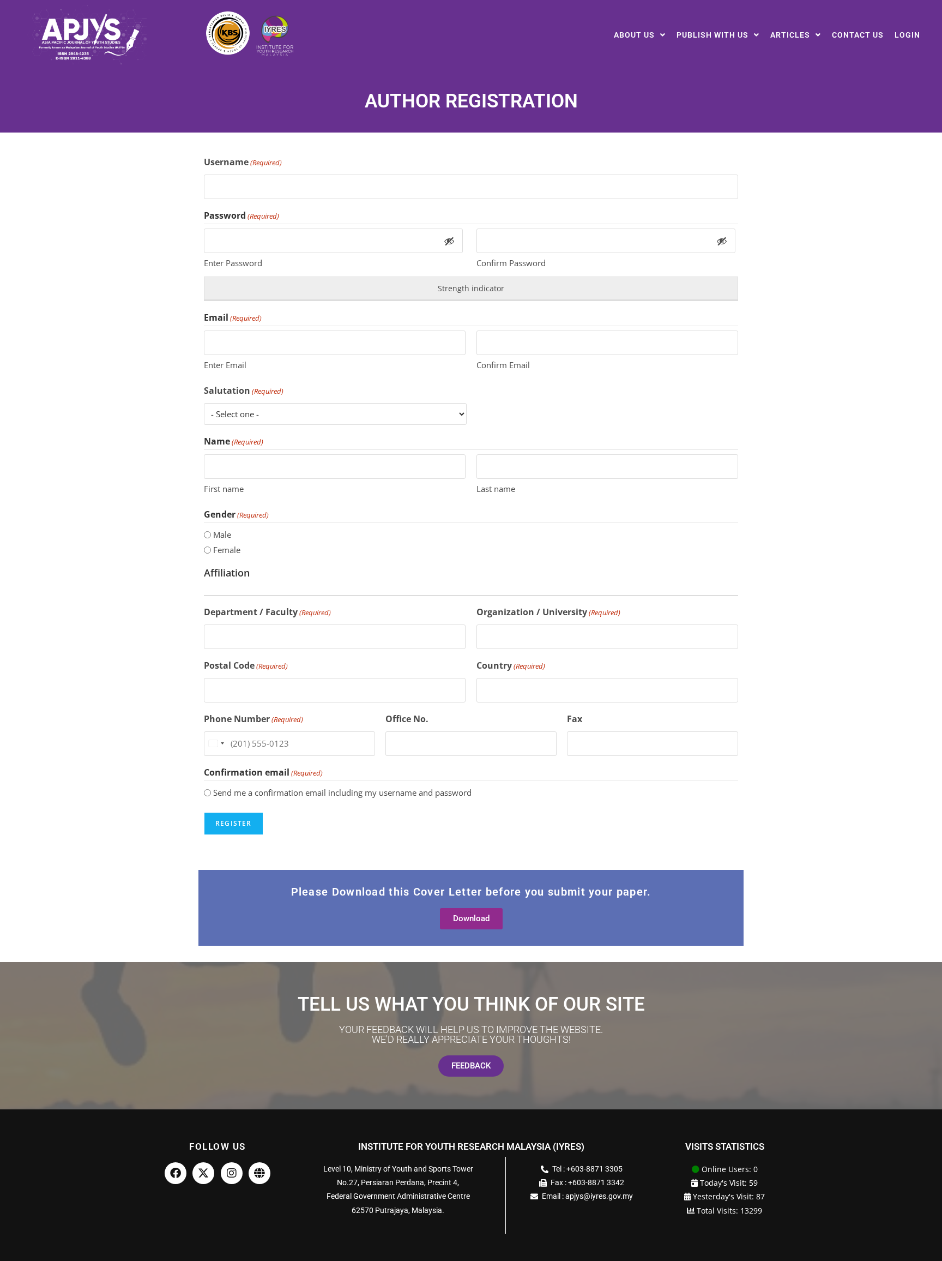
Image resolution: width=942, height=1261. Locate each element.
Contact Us (858, 35)
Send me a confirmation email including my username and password (342, 792)
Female (226, 549)
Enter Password (233, 262)
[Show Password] (449, 241)
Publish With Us (712, 35)
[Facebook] (175, 1173)
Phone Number (253, 719)
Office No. (406, 719)
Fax (574, 719)
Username (243, 162)
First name (224, 488)
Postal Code (246, 665)
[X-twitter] (203, 1173)
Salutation (243, 391)
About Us (634, 35)
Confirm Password (511, 262)
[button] (639, 35)
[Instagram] (232, 1173)
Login (907, 35)
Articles (790, 35)
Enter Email (225, 364)
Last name (495, 488)
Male (222, 534)
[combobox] (215, 743)
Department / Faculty (267, 612)
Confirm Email (503, 364)
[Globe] (259, 1173)
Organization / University (548, 612)
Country (510, 665)
